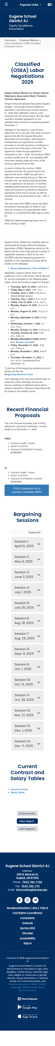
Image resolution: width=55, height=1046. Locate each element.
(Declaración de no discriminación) (31, 989)
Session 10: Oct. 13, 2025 (24, 682)
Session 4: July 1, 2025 (23, 589)
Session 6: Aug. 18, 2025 (24, 620)
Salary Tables (18, 792)
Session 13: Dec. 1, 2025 (23, 728)
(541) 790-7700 (32, 882)
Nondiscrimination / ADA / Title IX (27, 908)
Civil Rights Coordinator (28, 913)
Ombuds (27, 923)
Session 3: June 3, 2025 (24, 574)
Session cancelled (25, 341)
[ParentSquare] (27, 999)
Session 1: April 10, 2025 (24, 543)
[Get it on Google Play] (27, 1006)
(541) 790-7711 (30, 886)
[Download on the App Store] (27, 1016)
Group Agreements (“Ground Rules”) (30, 268)
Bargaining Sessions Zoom (19, 374)
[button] (31, 4)
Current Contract (19, 789)
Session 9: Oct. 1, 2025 (23, 666)
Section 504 (27, 928)
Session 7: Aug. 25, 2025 (25, 636)
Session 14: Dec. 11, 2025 (24, 743)
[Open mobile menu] (6, 4)
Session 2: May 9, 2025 (24, 559)
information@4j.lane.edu (31, 890)
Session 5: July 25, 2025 (24, 605)
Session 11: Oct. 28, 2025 (24, 697)
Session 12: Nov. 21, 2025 (24, 712)
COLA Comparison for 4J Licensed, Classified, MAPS (27, 490)
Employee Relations (29, 40)
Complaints (27, 918)
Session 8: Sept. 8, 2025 (24, 651)
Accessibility (27, 938)
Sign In (28, 943)
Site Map (27, 933)
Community (10, 40)
